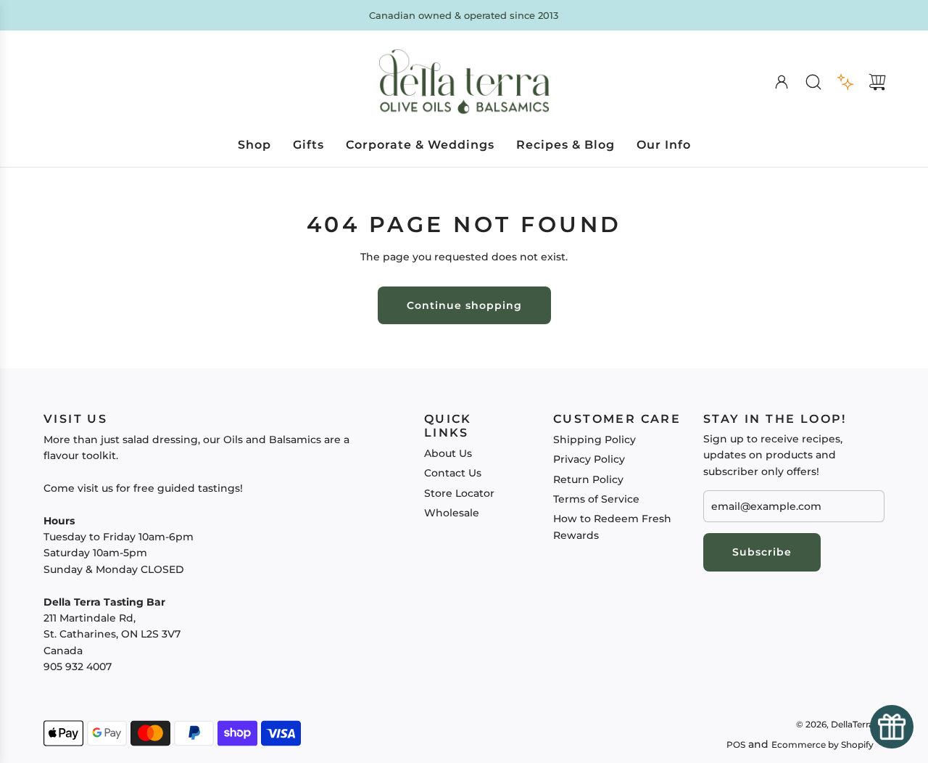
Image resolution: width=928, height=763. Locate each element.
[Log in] (782, 82)
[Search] (813, 82)
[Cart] (877, 82)
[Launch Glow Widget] (892, 726)
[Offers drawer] (845, 82)
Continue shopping (464, 305)
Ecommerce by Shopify (822, 744)
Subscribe (762, 551)
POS (735, 744)
